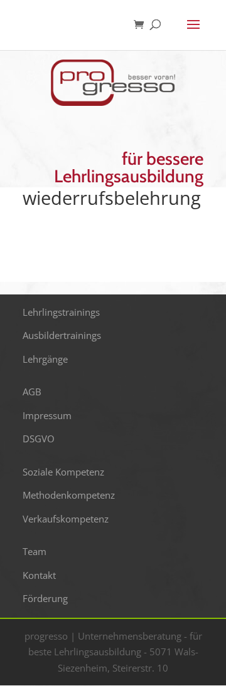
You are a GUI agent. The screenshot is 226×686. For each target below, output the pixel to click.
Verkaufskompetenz (66, 518)
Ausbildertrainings (62, 335)
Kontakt (39, 575)
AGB (32, 391)
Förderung (45, 598)
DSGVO (39, 438)
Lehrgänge (45, 359)
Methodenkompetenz (69, 495)
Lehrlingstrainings (61, 312)
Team (34, 551)
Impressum (47, 415)
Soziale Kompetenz (63, 471)
